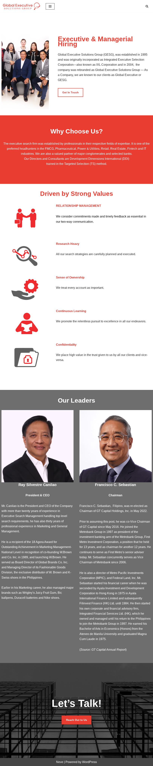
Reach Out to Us (76, 719)
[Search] (147, 6)
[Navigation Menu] (50, 6)
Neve (59, 762)
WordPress (89, 762)
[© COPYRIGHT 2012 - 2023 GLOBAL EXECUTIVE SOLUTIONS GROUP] (21, 6)
